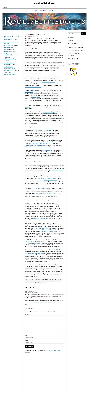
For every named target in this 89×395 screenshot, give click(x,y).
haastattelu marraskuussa (48, 82)
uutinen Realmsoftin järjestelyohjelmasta (41, 228)
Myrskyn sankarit (53, 279)
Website (26, 340)
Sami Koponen (31, 291)
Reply (26, 304)
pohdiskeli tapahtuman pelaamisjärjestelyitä (36, 145)
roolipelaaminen (36, 281)
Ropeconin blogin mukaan (45, 54)
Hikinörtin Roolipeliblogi (10, 59)
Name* (26, 330)
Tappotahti (7, 57)
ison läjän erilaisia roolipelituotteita (34, 253)
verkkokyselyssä (44, 59)
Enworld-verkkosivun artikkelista (42, 218)
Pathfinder (60, 279)
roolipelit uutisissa (44, 281)
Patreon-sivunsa (29, 92)
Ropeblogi (6, 49)
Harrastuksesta (42, 10)
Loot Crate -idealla (39, 265)
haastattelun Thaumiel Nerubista (33, 87)
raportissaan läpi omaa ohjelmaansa (49, 142)
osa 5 (36, 123)
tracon (44, 282)
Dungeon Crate (52, 265)
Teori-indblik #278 (9, 63)
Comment (27, 314)
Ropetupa (52, 281)
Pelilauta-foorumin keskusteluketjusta (47, 147)
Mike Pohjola (38, 279)
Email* (26, 335)
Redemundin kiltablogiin (49, 112)
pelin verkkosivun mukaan (50, 180)
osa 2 (26, 123)
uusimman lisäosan (47, 150)
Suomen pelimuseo (40, 188)
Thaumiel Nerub (38, 282)
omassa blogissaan (35, 97)
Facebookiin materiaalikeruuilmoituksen (46, 193)
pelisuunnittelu (28, 281)
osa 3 (29, 123)
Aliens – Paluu (7, 72)
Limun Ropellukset (8, 70)
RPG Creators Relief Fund (55, 250)
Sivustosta (51, 10)
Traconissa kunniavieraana (31, 241)
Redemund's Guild (8, 39)
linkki (32, 78)
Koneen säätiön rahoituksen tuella (45, 178)
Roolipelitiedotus (44, 3)
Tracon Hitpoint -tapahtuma (44, 130)
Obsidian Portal (45, 231)
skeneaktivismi (59, 281)
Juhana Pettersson (8, 45)
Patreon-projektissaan (52, 93)
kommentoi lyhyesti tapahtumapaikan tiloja (40, 143)
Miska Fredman (45, 279)
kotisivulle (49, 302)
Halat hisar (31, 279)
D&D (26, 279)
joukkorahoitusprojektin (35, 243)
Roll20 (53, 231)
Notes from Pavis (8, 55)
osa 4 (32, 123)
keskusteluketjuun (39, 302)
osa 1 (61, 122)
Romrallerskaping (8, 47)
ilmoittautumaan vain (57, 170)
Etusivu (35, 10)
